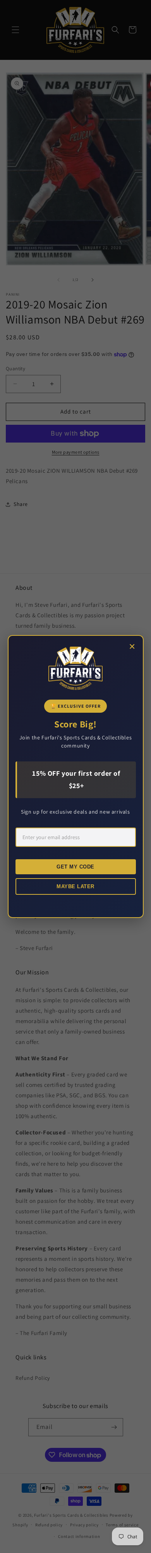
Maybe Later (75, 886)
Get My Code (75, 867)
